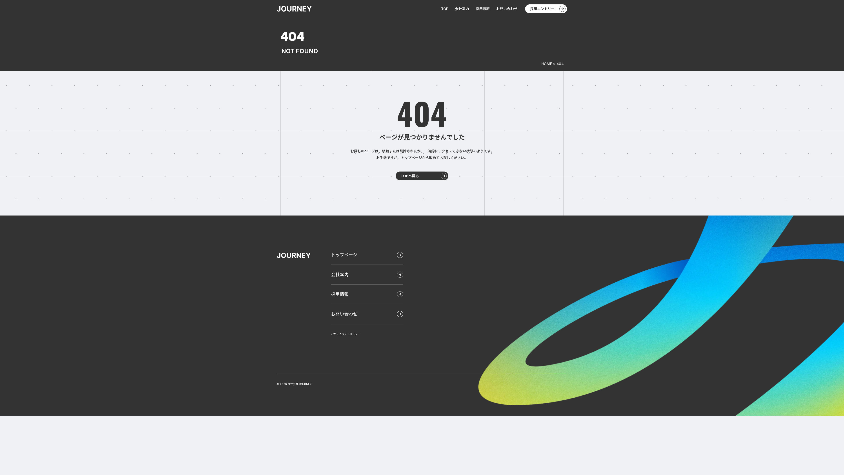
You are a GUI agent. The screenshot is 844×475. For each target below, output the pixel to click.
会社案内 (462, 9)
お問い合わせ (506, 9)
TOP (444, 9)
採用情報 (483, 9)
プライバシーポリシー (346, 334)
